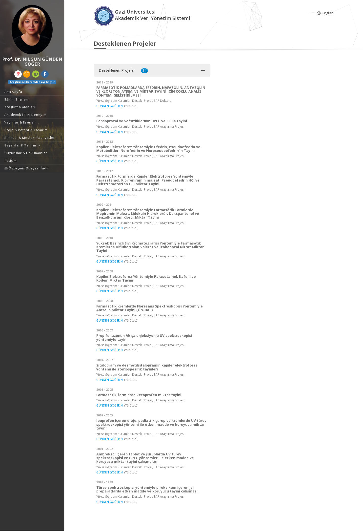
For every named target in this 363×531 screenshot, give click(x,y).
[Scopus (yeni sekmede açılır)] (26, 74)
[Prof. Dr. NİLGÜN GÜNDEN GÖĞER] (32, 29)
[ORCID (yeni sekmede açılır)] (36, 74)
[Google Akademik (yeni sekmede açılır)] (18, 74)
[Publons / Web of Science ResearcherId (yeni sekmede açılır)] (45, 74)
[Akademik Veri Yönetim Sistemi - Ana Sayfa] (104, 15)
